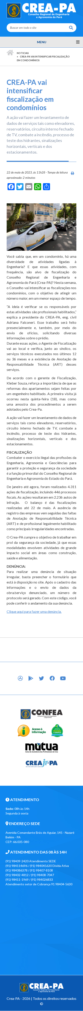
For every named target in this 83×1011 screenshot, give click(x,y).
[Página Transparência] (31, 730)
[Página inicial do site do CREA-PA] (41, 11)
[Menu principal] (41, 42)
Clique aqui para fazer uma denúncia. (34, 611)
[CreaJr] (41, 763)
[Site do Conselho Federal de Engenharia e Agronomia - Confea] (41, 714)
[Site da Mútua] (41, 746)
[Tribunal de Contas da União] (56, 730)
